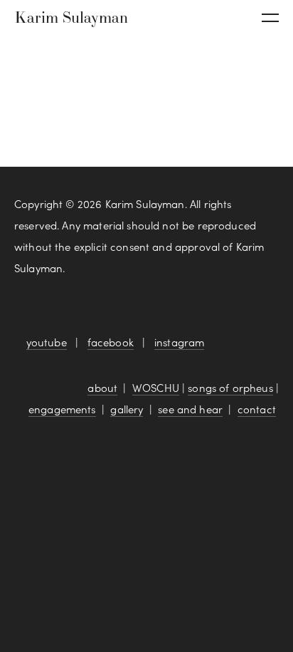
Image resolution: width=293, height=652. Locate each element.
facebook (110, 342)
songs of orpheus (230, 388)
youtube (46, 342)
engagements (62, 409)
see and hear (190, 409)
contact (257, 409)
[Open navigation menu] (270, 18)
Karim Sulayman (71, 17)
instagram (179, 342)
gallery (126, 409)
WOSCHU (155, 388)
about (102, 388)
